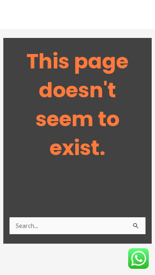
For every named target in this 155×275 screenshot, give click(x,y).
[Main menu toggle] (138, 16)
